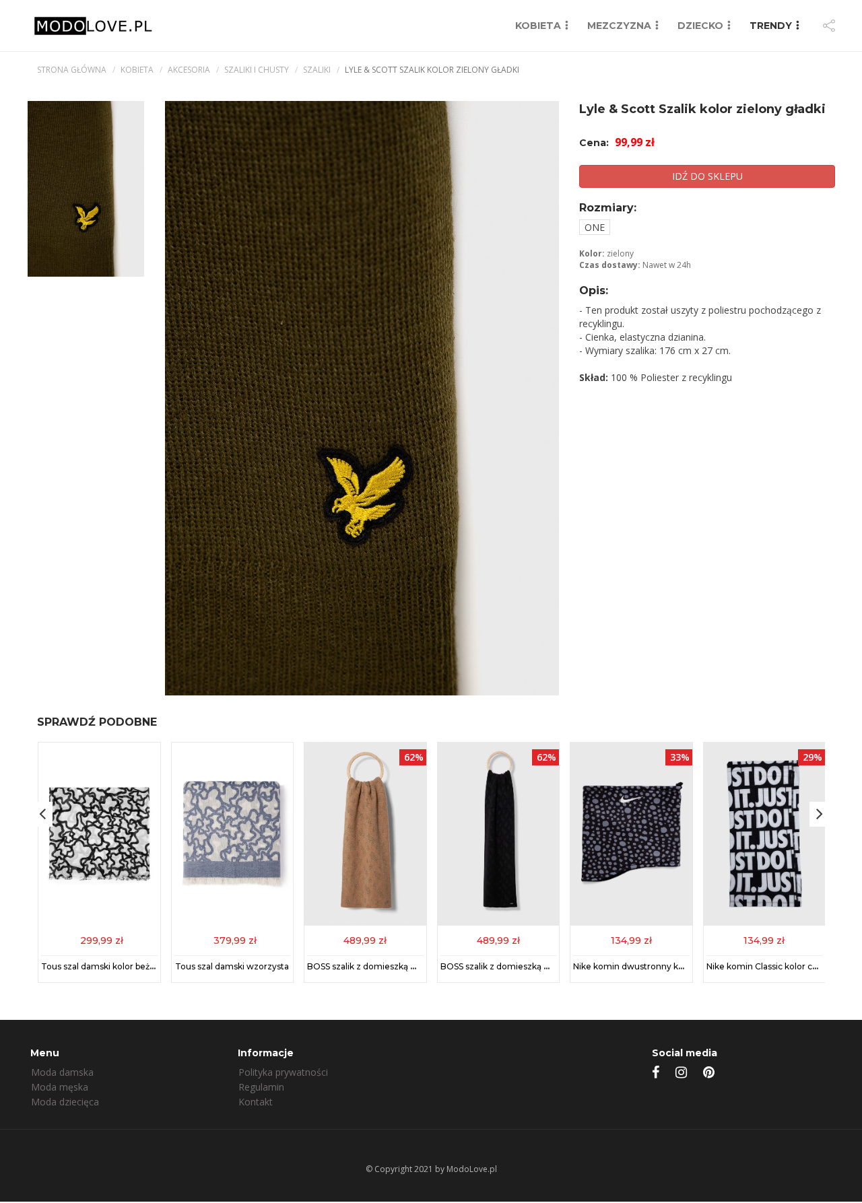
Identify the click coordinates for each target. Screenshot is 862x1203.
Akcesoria (189, 69)
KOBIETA (538, 26)
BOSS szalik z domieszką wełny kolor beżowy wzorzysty (421, 966)
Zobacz (99, 939)
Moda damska (62, 1072)
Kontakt (255, 1101)
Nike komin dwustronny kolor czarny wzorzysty (670, 966)
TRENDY (771, 26)
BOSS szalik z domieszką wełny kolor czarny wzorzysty (552, 966)
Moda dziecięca (65, 1101)
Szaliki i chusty (256, 69)
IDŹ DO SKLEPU (707, 176)
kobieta (137, 69)
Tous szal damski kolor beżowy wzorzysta (126, 966)
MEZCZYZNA (619, 26)
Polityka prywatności (283, 1072)
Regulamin (261, 1086)
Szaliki (317, 69)
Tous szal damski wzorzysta (232, 966)
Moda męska (59, 1086)
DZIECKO (700, 26)
